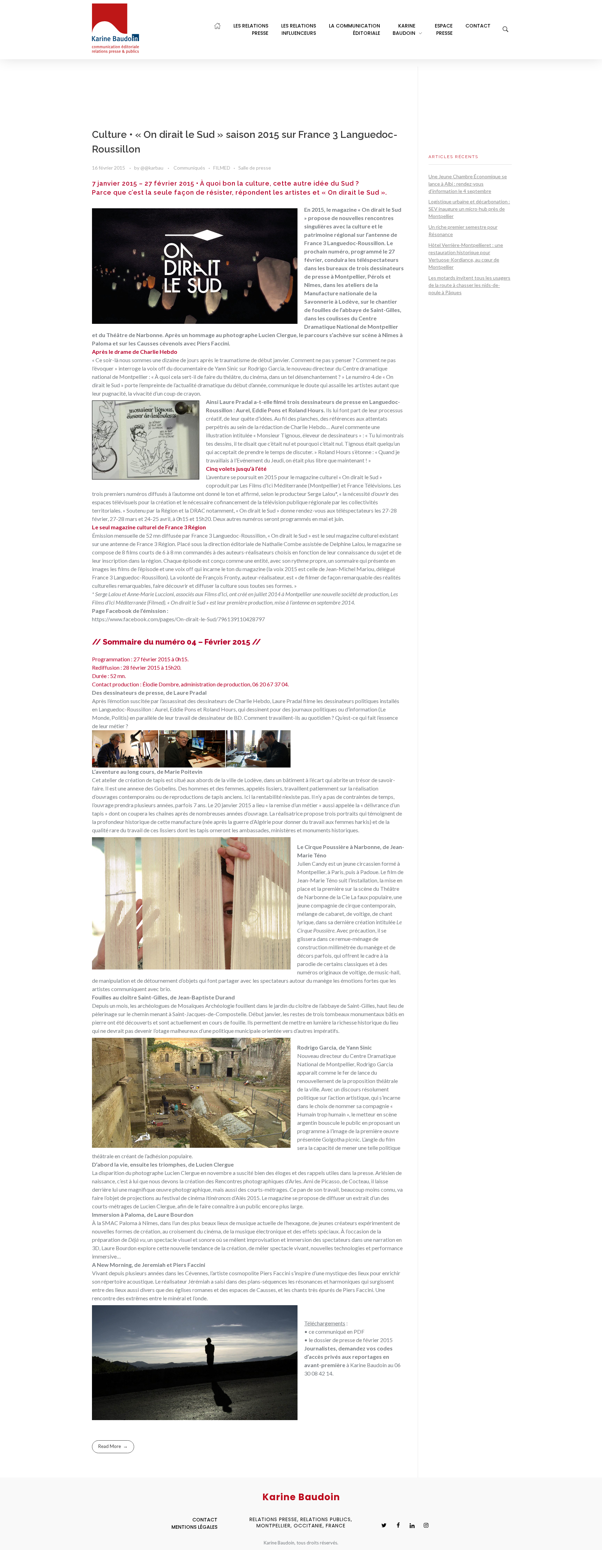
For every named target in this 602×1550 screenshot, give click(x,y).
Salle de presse (254, 168)
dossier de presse (335, 1340)
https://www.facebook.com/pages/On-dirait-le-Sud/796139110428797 (178, 619)
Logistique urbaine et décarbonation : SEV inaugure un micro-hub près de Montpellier (469, 208)
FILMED (221, 168)
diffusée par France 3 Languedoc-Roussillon (213, 535)
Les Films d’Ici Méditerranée (273, 485)
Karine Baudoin (368, 1365)
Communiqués (189, 168)
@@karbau (152, 168)
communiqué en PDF (339, 1331)
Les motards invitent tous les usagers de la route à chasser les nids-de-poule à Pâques (469, 285)
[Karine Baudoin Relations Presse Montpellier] (115, 28)
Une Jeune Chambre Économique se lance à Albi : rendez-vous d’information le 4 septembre (468, 183)
